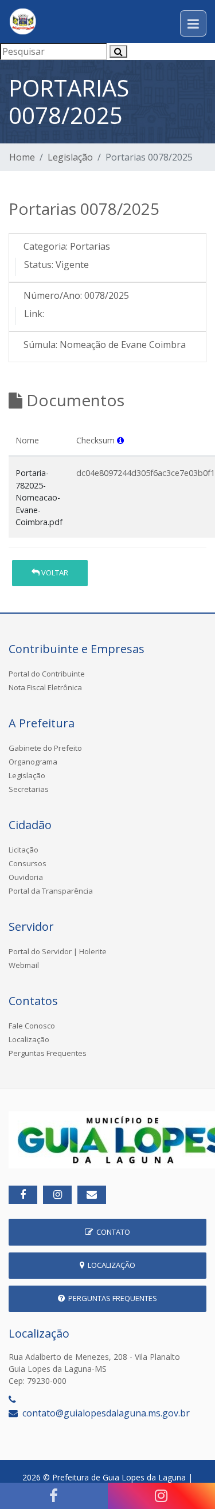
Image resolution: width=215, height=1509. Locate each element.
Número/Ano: (53, 295)
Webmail (24, 965)
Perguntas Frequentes (48, 1053)
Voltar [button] (54, 572)
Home (22, 157)
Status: (38, 264)
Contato (111, 1232)
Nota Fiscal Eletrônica (45, 687)
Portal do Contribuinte (47, 674)
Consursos (27, 863)
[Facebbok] (23, 1195)
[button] (120, 440)
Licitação (23, 849)
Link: (34, 313)
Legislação (70, 157)
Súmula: (40, 344)
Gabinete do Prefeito (45, 748)
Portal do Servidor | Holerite (58, 951)
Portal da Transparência (51, 891)
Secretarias (29, 789)
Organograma (33, 761)
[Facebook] (54, 1496)
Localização (29, 1039)
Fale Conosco (32, 1025)
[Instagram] (57, 1195)
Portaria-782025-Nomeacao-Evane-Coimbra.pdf (38, 497)
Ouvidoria (26, 877)
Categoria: (46, 246)
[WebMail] (91, 1195)
